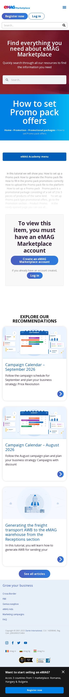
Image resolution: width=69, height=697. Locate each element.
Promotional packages (41, 130)
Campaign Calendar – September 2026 (25, 367)
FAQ (5, 619)
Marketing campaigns (13, 614)
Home (7, 130)
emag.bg (26, 651)
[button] (64, 7)
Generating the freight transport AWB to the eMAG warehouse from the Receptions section (31, 532)
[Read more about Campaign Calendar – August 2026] (60, 474)
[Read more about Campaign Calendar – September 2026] (60, 394)
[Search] (64, 25)
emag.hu (41, 651)
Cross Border (9, 593)
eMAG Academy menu (34, 156)
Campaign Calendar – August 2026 (32, 447)
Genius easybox (11, 604)
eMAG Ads (8, 609)
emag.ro (13, 651)
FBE (4, 598)
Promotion (19, 130)
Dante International (33, 630)
